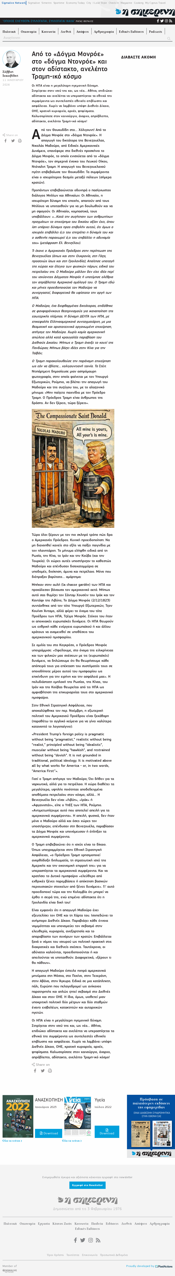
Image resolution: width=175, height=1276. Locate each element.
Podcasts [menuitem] (155, 32)
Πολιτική (10, 1224)
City (88, 2)
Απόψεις (140, 1224)
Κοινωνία (82, 1224)
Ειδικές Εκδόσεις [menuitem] (131, 32)
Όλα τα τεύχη (12, 1141)
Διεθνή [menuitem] (66, 32)
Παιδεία (97, 1224)
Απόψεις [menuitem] (82, 32)
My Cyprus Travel (155, 2)
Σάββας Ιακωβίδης (10, 74)
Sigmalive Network (14, 2)
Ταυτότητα (72, 1255)
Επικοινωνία (90, 1255)
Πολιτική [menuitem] (9, 32)
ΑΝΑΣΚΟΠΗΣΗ (49, 1099)
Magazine (126, 2)
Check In (114, 2)
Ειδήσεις (112, 1224)
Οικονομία (27, 1224)
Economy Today (75, 2)
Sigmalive (34, 2)
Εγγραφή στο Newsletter (87, 1185)
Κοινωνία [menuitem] (49, 32)
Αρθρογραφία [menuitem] (104, 32)
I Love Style (100, 2)
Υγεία (100, 1099)
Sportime (58, 2)
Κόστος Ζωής (62, 1224)
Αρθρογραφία (160, 1224)
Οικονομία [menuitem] (28, 32)
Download (50, 1133)
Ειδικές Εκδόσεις (87, 1229)
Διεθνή (126, 1224)
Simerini (47, 2)
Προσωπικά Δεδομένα (114, 1255)
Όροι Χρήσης (55, 1255)
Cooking (139, 2)
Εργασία (44, 1224)
